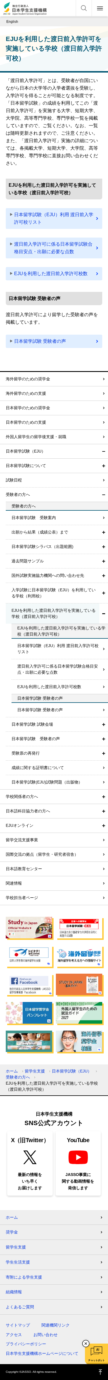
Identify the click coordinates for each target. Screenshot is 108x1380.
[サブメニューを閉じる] (103, 451)
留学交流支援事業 (22, 840)
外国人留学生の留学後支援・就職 (36, 436)
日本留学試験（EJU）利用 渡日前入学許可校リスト (53, 218)
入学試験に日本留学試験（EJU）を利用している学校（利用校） (54, 593)
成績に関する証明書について (38, 767)
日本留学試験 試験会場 (32, 724)
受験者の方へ (18, 494)
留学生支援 (35, 1071)
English (12, 22)
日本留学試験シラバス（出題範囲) (42, 546)
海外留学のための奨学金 (28, 379)
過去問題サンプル (28, 561)
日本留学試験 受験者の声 (40, 341)
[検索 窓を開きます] (84, 8)
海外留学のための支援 (26, 393)
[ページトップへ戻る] (100, 1372)
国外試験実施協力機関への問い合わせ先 (48, 575)
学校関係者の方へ (22, 796)
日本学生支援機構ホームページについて (42, 1353)
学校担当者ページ (22, 897)
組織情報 (14, 1292)
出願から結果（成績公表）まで (40, 532)
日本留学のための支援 (26, 422)
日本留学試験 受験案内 (34, 517)
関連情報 (14, 883)
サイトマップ (18, 1325)
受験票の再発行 (26, 753)
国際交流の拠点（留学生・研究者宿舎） (42, 854)
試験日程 (14, 480)
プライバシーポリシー (26, 1344)
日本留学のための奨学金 (28, 407)
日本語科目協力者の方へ (28, 811)
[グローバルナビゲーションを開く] (100, 8)
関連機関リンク (55, 1325)
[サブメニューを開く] (103, 466)
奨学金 (12, 1232)
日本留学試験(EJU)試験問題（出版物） (47, 782)
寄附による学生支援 (24, 1277)
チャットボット (96, 1360)
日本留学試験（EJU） (26, 451)
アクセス (14, 1334)
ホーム (12, 1071)
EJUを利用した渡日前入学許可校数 (51, 273)
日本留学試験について (26, 465)
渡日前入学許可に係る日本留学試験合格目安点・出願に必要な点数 (53, 248)
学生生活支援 (18, 1262)
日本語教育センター (24, 868)
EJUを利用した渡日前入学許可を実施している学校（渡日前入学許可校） (54, 613)
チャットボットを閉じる (86, 1343)
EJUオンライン (19, 825)
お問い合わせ (45, 1334)
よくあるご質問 (20, 1307)
